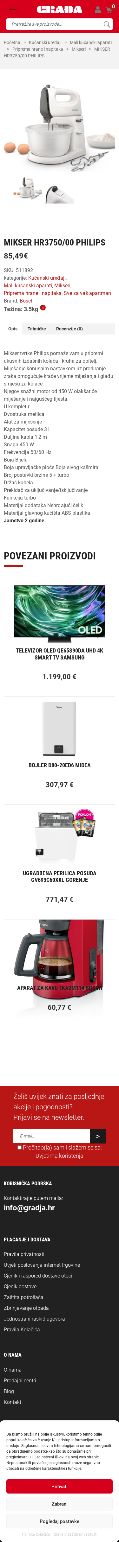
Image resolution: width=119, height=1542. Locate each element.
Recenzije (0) (69, 328)
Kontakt (12, 1402)
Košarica (109, 9)
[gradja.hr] (60, 9)
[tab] (13, 329)
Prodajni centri (20, 1381)
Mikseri (79, 49)
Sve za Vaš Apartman (87, 293)
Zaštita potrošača (23, 1297)
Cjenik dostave (20, 1287)
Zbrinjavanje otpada (26, 1308)
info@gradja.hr (29, 1207)
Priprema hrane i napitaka (37, 49)
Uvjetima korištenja (59, 1156)
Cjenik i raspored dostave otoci (38, 1276)
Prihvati (59, 1486)
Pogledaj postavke (59, 1521)
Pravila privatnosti (24, 1254)
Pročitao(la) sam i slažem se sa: (62, 1151)
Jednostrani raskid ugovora (34, 1319)
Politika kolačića (36, 1534)
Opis (12, 328)
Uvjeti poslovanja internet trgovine (42, 1265)
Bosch (27, 301)
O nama (13, 1370)
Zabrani (60, 1504)
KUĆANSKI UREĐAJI (45, 42)
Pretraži (107, 24)
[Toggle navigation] (13, 9)
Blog (9, 1391)
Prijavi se (98, 9)
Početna (12, 42)
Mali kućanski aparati (91, 42)
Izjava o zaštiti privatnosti (75, 1534)
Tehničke (37, 328)
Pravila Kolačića (22, 1330)
